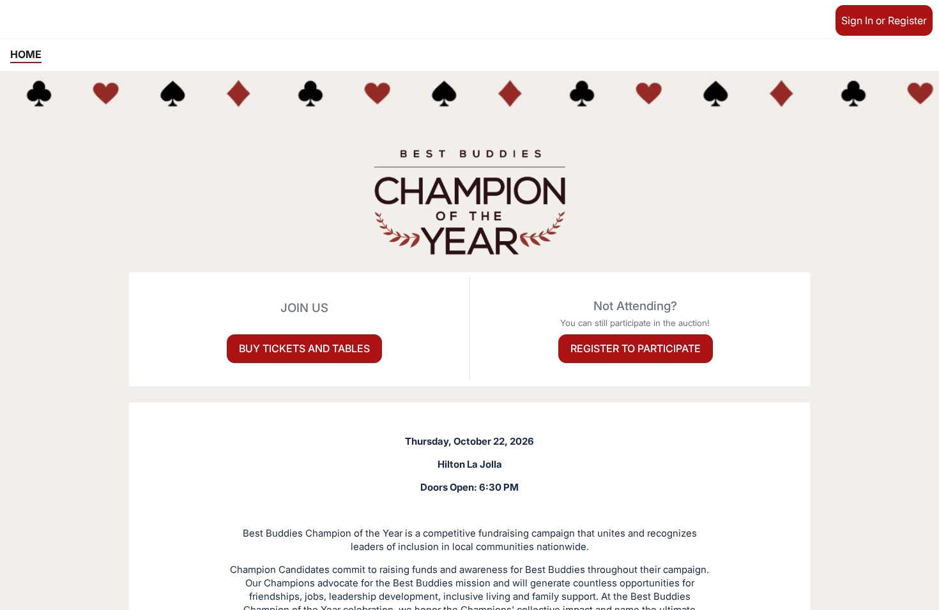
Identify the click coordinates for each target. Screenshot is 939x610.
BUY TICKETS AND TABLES (304, 348)
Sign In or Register (884, 20)
